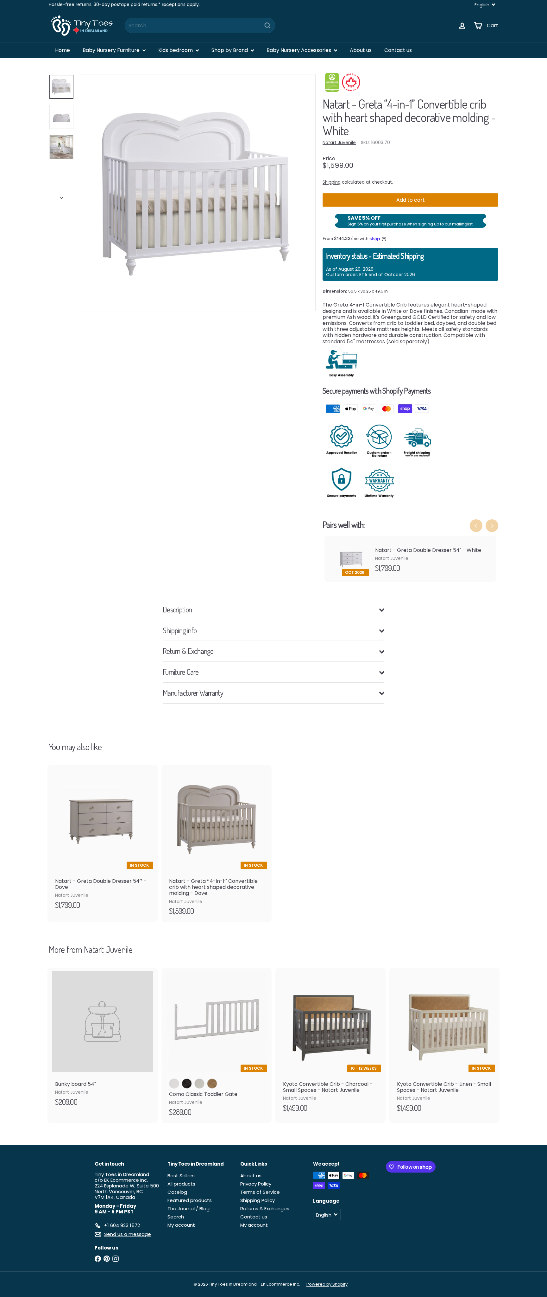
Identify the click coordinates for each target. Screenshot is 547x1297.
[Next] (61, 196)
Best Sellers (181, 1175)
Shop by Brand (230, 50)
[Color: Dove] (199, 1084)
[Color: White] (174, 1084)
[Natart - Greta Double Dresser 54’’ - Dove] (102, 840)
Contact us (398, 50)
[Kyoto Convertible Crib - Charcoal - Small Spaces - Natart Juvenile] (330, 1043)
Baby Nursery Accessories (299, 50)
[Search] (267, 25)
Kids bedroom (176, 50)
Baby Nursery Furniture (112, 50)
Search (175, 1216)
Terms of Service (260, 1192)
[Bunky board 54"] (102, 1040)
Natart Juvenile (108, 949)
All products (181, 1183)
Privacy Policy (255, 1183)
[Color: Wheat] (212, 1084)
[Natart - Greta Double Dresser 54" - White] (410, 558)
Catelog (177, 1192)
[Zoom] (197, 192)
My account (181, 1225)
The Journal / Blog (188, 1208)
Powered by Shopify (327, 1284)
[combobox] (200, 25)
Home (62, 50)
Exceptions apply (180, 4)
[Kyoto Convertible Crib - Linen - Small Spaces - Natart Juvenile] (444, 1043)
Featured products (189, 1200)
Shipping (332, 182)
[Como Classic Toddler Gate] (216, 1045)
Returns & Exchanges (264, 1208)
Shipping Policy (257, 1200)
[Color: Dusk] (187, 1084)
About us (361, 50)
